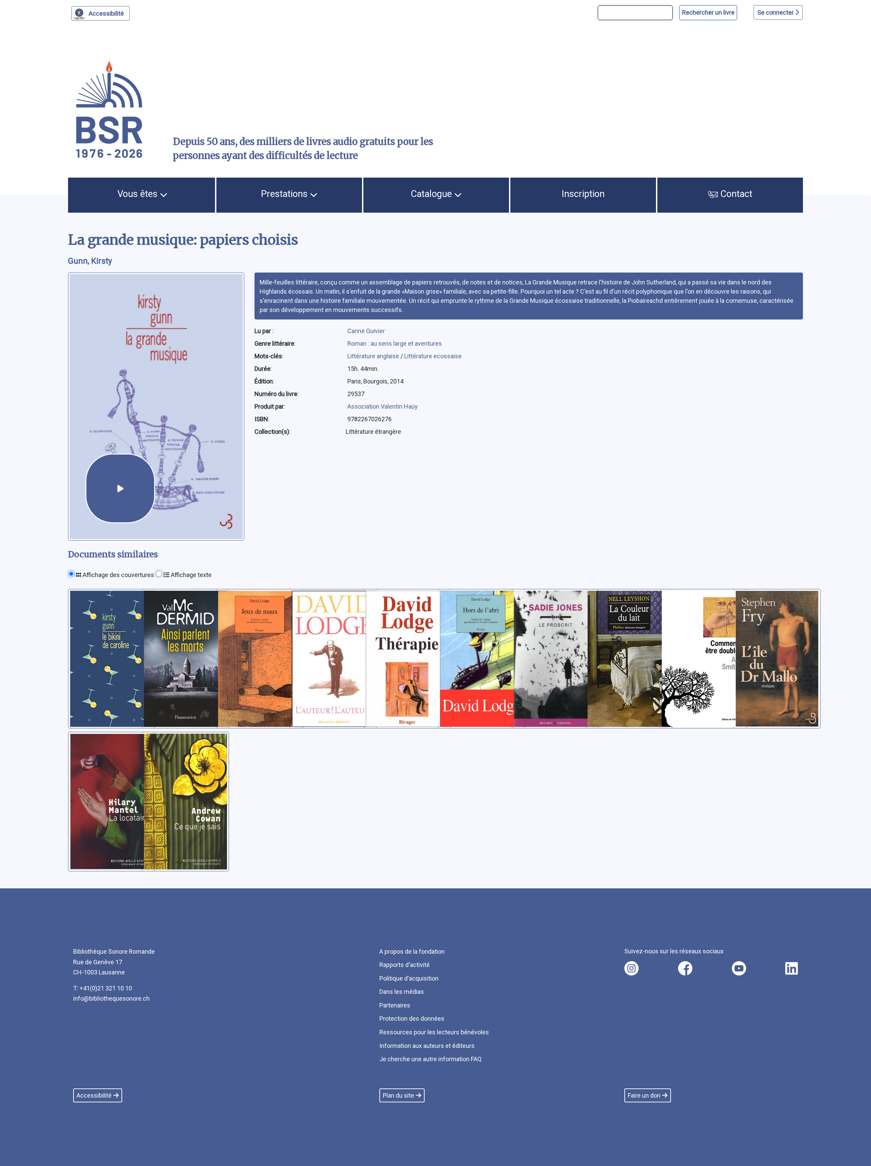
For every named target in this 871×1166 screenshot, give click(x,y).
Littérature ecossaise (433, 356)
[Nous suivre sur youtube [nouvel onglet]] (739, 968)
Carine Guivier (366, 330)
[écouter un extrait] (120, 488)
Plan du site (398, 1095)
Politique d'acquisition (409, 978)
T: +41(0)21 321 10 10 (102, 988)
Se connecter (776, 12)
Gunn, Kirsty (90, 261)
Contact (735, 193)
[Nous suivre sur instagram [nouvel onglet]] (631, 968)
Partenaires (394, 1005)
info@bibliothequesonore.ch (111, 998)
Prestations (285, 193)
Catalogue (432, 193)
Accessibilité (106, 13)
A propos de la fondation (412, 951)
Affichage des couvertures (117, 574)
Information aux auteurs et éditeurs (427, 1045)
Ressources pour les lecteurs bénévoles (434, 1032)
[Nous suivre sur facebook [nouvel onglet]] (685, 968)
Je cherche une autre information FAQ (430, 1059)
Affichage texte (190, 574)
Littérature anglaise (373, 356)
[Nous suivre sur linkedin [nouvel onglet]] (791, 968)
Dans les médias (401, 991)
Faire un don (644, 1095)
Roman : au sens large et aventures (394, 343)
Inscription (583, 193)
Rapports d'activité (404, 964)
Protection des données (411, 1018)
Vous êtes (138, 193)
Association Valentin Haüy (382, 406)
